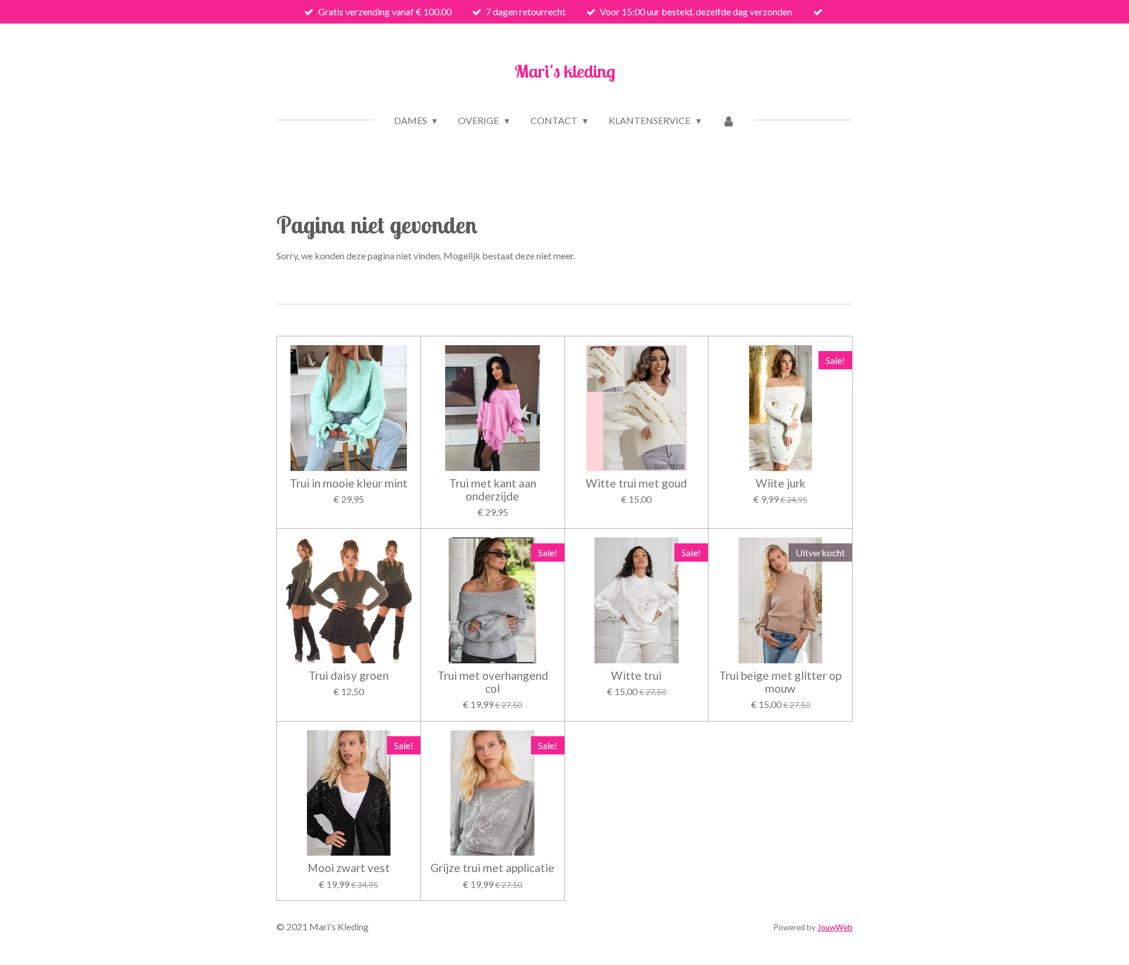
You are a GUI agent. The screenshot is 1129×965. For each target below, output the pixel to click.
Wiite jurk (781, 483)
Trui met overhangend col (492, 682)
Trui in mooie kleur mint (348, 483)
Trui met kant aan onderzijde (492, 490)
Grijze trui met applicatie (492, 868)
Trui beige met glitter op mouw (780, 682)
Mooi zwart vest (349, 868)
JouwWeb (835, 927)
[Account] (728, 121)
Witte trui (636, 675)
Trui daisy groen (349, 675)
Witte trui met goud (636, 483)
